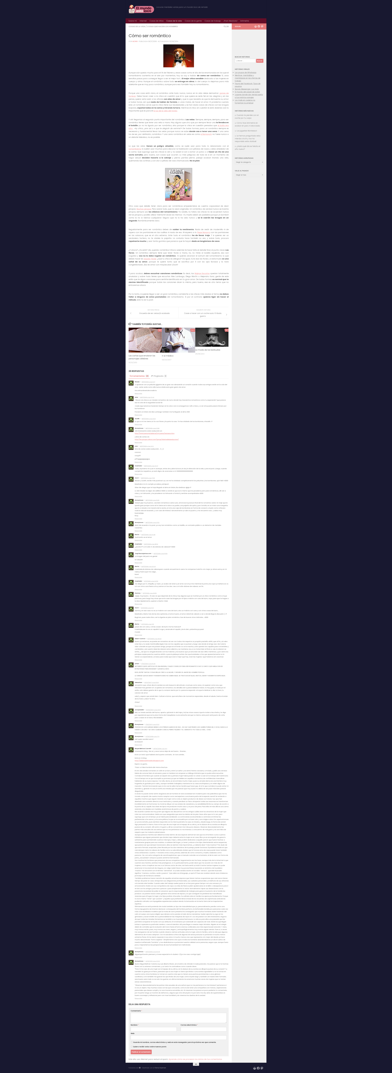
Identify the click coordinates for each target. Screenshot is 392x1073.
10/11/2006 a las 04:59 (151, 581)
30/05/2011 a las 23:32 (152, 961)
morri (135, 41)
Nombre (135, 1025)
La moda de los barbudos (207, 350)
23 (193, 330)
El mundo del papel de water (247, 92)
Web (132, 1033)
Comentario (136, 1011)
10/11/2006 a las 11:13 (147, 608)
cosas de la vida (137, 26)
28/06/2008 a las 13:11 (160, 749)
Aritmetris (244, 21)
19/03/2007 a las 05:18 (151, 683)
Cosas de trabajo (213, 21)
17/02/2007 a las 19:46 (148, 664)
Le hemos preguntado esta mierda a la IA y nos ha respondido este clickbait (247, 139)
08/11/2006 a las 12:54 (149, 419)
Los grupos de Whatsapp (245, 72)
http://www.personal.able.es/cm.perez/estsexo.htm (154, 433)
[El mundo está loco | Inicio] (141, 9)
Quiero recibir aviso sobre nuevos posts (149, 1047)
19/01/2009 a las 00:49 (152, 952)
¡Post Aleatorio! (230, 21)
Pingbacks (160, 376)
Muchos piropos (143, 209)
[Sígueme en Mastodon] (262, 26)
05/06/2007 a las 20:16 (153, 710)
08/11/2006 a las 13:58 (152, 428)
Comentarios (140, 376)
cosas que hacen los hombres (162, 26)
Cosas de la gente (193, 21)
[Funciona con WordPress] (140, 1068)
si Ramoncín (206, 134)
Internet (143, 21)
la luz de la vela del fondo (165, 110)
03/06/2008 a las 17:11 (152, 737)
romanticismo (135, 149)
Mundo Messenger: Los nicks (247, 89)
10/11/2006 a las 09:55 (150, 593)
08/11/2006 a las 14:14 (147, 446)
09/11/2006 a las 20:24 (148, 567)
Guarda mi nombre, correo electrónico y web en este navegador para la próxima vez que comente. (174, 1042)
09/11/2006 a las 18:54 (151, 544)
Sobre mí (133, 21)
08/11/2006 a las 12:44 (147, 397)
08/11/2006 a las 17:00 (148, 478)
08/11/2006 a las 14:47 (151, 466)
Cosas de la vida (174, 21)
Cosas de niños (157, 21)
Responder (138, 393)
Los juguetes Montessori (247, 131)
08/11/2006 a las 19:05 (152, 500)
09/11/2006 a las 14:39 (148, 535)
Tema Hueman (160, 1068)
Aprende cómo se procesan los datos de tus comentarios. (195, 1059)
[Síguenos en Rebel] (255, 26)
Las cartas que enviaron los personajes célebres (142, 357)
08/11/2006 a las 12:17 (148, 382)
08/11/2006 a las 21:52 (152, 523)
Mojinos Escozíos (202, 273)
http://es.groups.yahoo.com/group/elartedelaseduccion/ (157, 439)
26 (227, 26)
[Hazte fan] (259, 26)
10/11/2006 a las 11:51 (147, 624)
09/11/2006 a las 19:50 (160, 554)
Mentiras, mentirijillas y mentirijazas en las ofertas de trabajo (247, 78)
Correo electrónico (189, 1025)
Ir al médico (167, 355)
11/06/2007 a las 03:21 (152, 724)
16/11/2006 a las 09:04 (154, 639)
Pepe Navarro (203, 232)
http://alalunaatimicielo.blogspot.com (149, 761)
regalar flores (150, 258)
